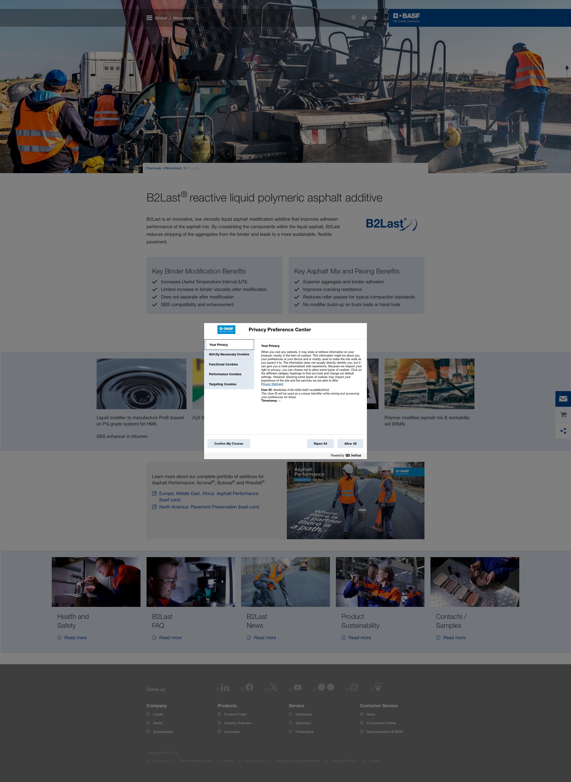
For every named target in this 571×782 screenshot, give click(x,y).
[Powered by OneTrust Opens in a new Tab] (348, 456)
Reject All (320, 443)
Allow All (350, 443)
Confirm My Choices (228, 443)
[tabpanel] (312, 375)
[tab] (229, 345)
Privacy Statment (272, 384)
